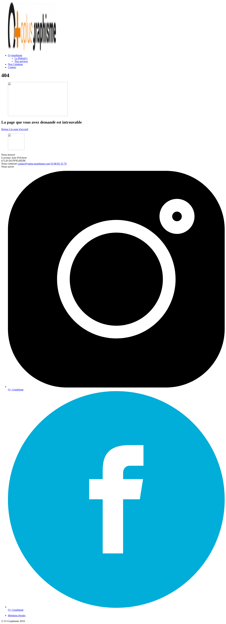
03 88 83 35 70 (59, 163)
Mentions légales (16, 615)
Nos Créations (15, 64)
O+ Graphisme (15, 389)
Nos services (21, 61)
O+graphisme (15, 55)
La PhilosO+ (21, 58)
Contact (12, 67)
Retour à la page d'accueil (14, 129)
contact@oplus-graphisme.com (34, 163)
